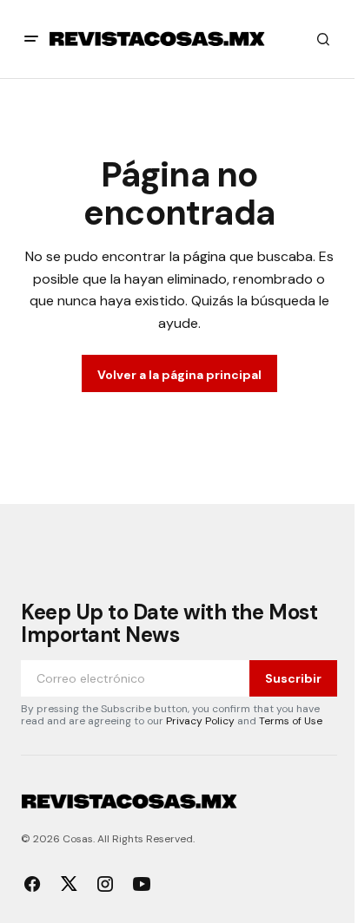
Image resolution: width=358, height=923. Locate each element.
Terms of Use (290, 721)
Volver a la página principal (179, 375)
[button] (31, 39)
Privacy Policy (200, 721)
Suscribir (293, 678)
